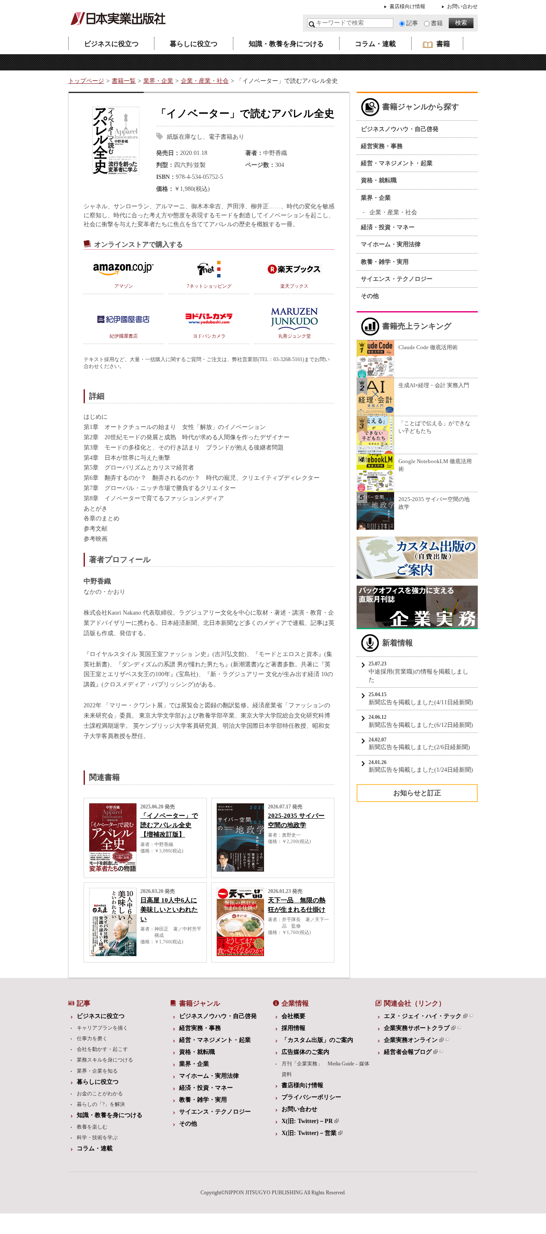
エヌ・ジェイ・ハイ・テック (423, 1016)
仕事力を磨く (92, 1038)
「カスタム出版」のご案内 (317, 1040)
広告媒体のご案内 (305, 1052)
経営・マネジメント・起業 (397, 163)
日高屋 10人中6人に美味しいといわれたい (169, 909)
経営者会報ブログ (408, 1052)
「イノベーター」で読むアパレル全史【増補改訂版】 (169, 825)
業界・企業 (158, 81)
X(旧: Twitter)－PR (307, 1121)
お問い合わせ (462, 6)
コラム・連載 (375, 43)
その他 (370, 296)
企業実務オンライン (411, 1040)
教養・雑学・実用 (385, 262)
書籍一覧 (124, 81)
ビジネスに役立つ (111, 43)
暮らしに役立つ (194, 43)
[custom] (417, 575)
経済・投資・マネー (388, 227)
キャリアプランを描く (102, 1028)
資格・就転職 (379, 180)
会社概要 (293, 1016)
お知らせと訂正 (417, 792)
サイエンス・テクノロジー (397, 279)
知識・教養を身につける (286, 43)
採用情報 (293, 1028)
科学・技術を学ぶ (97, 1138)
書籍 (437, 23)
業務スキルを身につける (105, 1060)
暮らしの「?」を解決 (101, 1104)
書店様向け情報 (407, 6)
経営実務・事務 (382, 146)
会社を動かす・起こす (102, 1049)
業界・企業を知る (97, 1071)
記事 (412, 23)
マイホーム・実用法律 (391, 244)
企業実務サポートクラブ (417, 1028)
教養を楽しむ (92, 1127)
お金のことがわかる (100, 1094)
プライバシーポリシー (311, 1097)
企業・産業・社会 (205, 81)
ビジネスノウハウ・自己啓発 (400, 129)
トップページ (86, 81)
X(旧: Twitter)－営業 (309, 1133)
